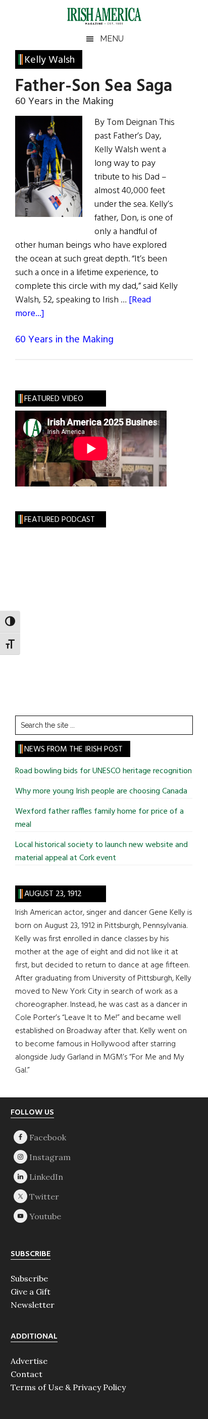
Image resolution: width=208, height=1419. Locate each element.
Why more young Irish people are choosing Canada (101, 791)
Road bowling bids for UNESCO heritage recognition (103, 771)
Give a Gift (30, 1292)
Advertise (29, 1361)
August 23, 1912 (53, 894)
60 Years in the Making (64, 340)
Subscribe (29, 1278)
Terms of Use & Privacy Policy (68, 1387)
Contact (26, 1374)
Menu (112, 38)
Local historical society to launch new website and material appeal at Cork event (101, 851)
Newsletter (33, 1305)
